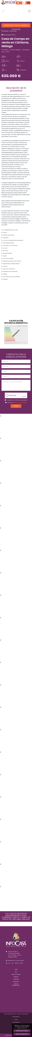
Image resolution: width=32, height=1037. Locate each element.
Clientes (16, 977)
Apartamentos (16, 1016)
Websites (16, 979)
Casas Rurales (16, 1022)
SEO (16, 972)
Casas (16, 1019)
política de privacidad (19, 402)
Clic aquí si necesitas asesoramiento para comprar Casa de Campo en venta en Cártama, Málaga (16, 916)
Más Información (22, 1034)
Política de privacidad (22, 1014)
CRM (16, 969)
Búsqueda (16, 981)
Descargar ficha (9, 34)
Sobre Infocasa (16, 974)
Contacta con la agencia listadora (16, 25)
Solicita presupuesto (16, 984)
